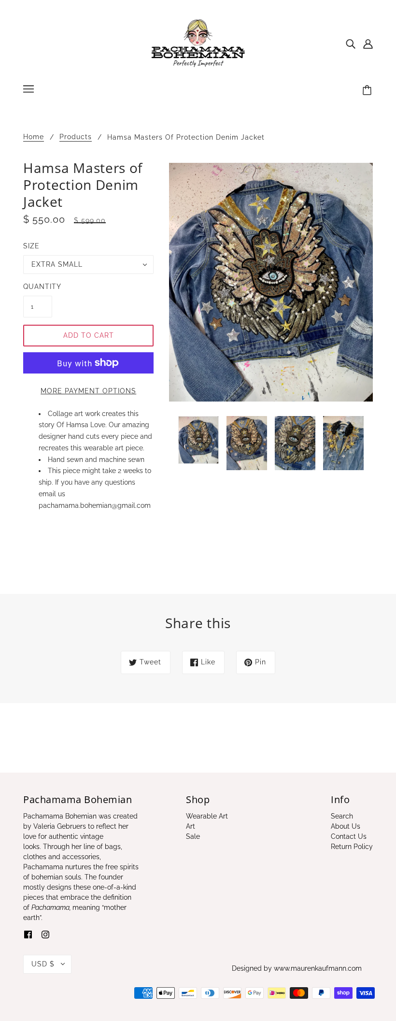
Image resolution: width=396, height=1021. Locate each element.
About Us (345, 826)
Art (190, 826)
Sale (193, 836)
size (31, 246)
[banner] (198, 43)
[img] (350, 43)
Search (342, 816)
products (75, 137)
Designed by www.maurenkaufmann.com (297, 968)
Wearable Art (207, 816)
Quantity (37, 286)
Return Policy (352, 846)
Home (33, 137)
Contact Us (349, 836)
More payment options (88, 391)
